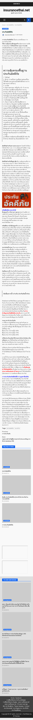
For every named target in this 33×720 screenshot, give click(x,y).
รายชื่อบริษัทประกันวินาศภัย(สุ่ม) (16, 700)
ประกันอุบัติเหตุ (16, 710)
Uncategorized (7, 600)
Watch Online (29, 20)
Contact (26, 706)
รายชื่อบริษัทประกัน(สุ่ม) (10, 702)
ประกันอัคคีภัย (5, 28)
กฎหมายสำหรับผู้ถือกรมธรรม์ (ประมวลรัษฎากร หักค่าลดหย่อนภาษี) (16, 439)
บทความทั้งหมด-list (10, 704)
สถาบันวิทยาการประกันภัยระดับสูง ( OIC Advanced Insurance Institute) (16, 622)
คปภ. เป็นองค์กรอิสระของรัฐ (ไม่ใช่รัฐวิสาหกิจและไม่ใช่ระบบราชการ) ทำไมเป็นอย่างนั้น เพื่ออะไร (16, 592)
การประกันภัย (6, 433)
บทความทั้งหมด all (23, 702)
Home (13, 698)
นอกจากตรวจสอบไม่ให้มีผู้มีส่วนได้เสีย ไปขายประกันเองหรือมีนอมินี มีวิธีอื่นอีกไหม (16, 649)
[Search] (24, 20)
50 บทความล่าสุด (22, 704)
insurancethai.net (16, 10)
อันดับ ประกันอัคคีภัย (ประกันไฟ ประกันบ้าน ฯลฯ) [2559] (16, 485)
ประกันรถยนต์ (8, 708)
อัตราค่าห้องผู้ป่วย (8, 706)
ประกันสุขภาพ (17, 708)
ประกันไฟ (17, 428)
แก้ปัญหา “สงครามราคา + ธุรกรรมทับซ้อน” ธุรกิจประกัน (16, 677)
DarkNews (26, 714)
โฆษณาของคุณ (19, 706)
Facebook (18, 698)
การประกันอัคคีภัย (16, 513)
